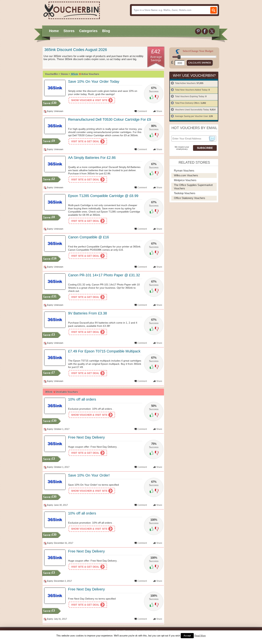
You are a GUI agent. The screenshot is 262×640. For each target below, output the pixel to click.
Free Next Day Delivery (86, 437)
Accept (187, 635)
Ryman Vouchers (184, 170)
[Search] (213, 10)
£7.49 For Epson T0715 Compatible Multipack (104, 351)
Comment (142, 111)
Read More (200, 635)
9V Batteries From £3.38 (87, 313)
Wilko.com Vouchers (186, 175)
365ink (74, 74)
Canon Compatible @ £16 (88, 237)
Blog (106, 31)
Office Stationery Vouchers (189, 197)
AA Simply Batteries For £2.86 (92, 158)
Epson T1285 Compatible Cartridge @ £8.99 (103, 196)
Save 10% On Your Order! (89, 475)
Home (54, 31)
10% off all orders (82, 399)
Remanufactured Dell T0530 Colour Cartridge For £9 (109, 119)
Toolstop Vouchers (184, 193)
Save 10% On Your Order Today (93, 81)
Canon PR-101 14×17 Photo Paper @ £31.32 (104, 275)
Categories (88, 31)
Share (159, 111)
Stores (69, 31)
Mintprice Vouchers (185, 180)
